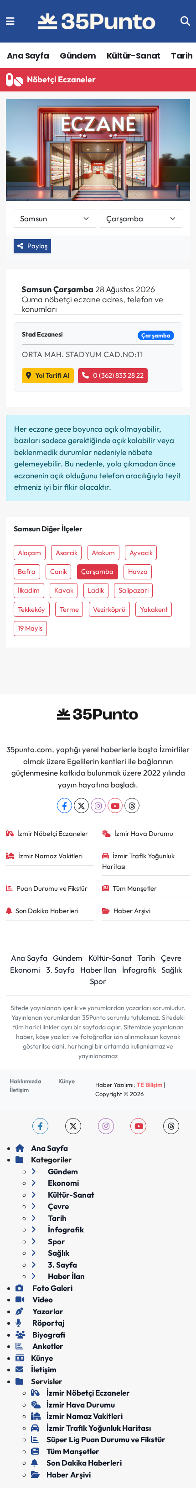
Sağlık (171, 969)
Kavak (63, 590)
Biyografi (48, 1334)
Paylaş (37, 245)
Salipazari (134, 590)
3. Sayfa (60, 969)
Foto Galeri (51, 1288)
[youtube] (138, 1126)
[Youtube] (115, 805)
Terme (69, 609)
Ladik (96, 590)
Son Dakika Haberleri (46, 910)
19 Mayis (30, 628)
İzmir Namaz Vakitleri (50, 855)
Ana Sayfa (28, 55)
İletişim (19, 1089)
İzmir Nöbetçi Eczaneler (52, 833)
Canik (58, 571)
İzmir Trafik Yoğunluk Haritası (138, 860)
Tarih (181, 55)
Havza (138, 571)
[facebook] (40, 1126)
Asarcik (66, 552)
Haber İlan (98, 969)
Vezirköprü (109, 609)
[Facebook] (64, 805)
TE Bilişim (149, 1084)
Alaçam (29, 552)
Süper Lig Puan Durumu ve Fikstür (105, 1439)
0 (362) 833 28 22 (118, 375)
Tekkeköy (31, 609)
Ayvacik (141, 552)
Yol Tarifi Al (52, 375)
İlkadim (29, 590)
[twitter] (73, 1126)
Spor (98, 981)
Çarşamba (97, 571)
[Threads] (131, 805)
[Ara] (185, 21)
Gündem (78, 55)
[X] (81, 805)
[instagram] (106, 1126)
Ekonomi (25, 969)
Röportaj (48, 1322)
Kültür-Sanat (133, 55)
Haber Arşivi (131, 910)
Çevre (171, 958)
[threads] (171, 1126)
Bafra (27, 571)
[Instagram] (98, 805)
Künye (66, 1081)
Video (42, 1299)
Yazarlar (47, 1311)
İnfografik (139, 969)
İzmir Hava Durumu (143, 833)
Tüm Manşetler (135, 888)
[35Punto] (97, 21)
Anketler (47, 1346)
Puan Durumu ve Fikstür (52, 888)
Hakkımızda (25, 1081)
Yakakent (154, 609)
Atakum (103, 552)
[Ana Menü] (10, 21)
